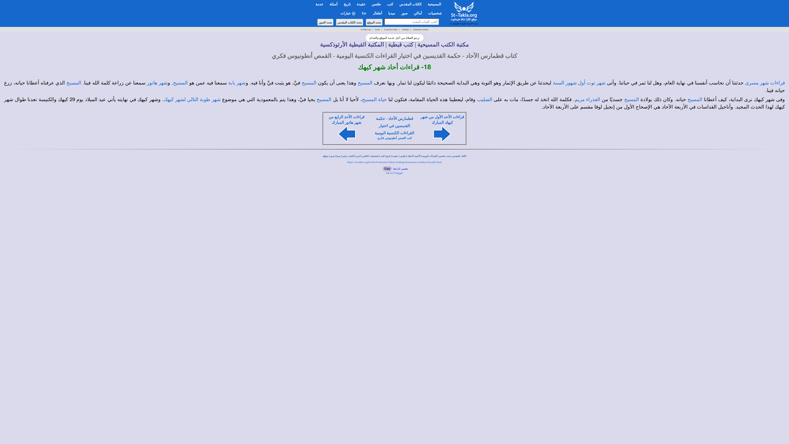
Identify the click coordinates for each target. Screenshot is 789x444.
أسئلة (410, 156)
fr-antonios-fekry (391, 29)
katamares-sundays (420, 29)
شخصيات (374, 156)
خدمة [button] (319, 4)
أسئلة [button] (334, 4)
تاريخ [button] (347, 4)
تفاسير (442, 156)
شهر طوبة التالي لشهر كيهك (192, 99)
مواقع (325, 156)
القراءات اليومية (429, 156)
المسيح (365, 83)
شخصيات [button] (436, 13)
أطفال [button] (377, 13)
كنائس (365, 156)
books (377, 29)
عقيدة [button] (361, 4)
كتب (382, 156)
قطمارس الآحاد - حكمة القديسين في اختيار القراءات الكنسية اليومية (394, 125)
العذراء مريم (587, 99)
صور (332, 156)
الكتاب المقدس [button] (410, 4)
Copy (387, 168)
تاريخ (388, 156)
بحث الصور (325, 22)
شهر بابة (237, 83)
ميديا (338, 156)
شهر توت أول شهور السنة (579, 83)
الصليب (484, 99)
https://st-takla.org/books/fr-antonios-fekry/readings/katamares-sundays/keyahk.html (394, 162)
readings (405, 29)
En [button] (364, 13)
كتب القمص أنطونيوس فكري (394, 138)
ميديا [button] (391, 13)
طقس (403, 156)
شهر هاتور (157, 83)
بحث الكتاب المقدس (349, 22)
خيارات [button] (346, 13)
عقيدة (395, 156)
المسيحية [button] (434, 4)
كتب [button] (390, 4)
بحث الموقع (374, 22)
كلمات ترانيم (348, 156)
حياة (382, 99)
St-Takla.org (366, 29)
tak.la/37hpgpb (394, 173)
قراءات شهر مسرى (765, 83)
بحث (448, 156)
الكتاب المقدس (459, 156)
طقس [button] (376, 4)
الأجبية (417, 156)
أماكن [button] (418, 13)
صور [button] (404, 13)
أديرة (358, 156)
